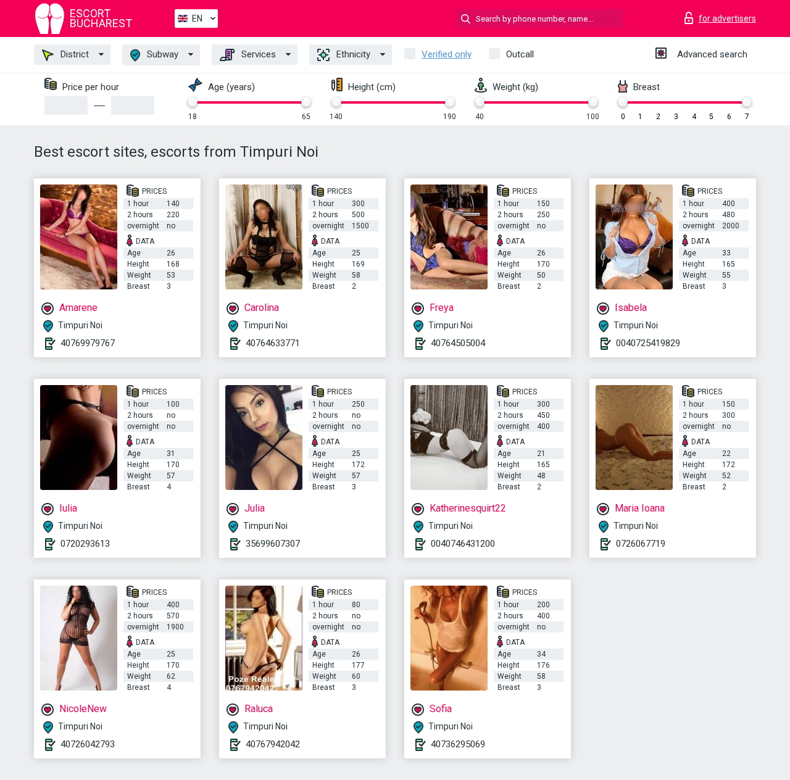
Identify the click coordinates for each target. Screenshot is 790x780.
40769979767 (87, 343)
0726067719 (640, 543)
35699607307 (273, 543)
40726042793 (87, 744)
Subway (161, 54)
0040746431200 (463, 543)
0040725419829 (648, 343)
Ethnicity (352, 54)
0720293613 (85, 543)
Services (257, 54)
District (73, 54)
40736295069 (458, 744)
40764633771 (273, 343)
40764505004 (458, 343)
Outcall (520, 54)
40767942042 (273, 744)
